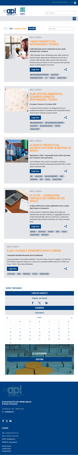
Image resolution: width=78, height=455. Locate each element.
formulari (50, 231)
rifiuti (61, 176)
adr (31, 176)
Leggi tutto (35, 70)
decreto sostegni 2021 (51, 176)
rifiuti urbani (33, 179)
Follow (32, 28)
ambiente (32, 231)
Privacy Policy (6, 446)
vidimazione (45, 234)
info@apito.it (11, 439)
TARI (41, 179)
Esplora (39, 359)
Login (72, 2)
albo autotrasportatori (36, 122)
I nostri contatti (39, 293)
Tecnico (52, 78)
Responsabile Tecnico (36, 78)
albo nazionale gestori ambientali (39, 74)
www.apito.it (13, 442)
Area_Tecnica (36, 37)
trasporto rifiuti (61, 78)
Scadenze (39, 308)
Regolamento (6, 451)
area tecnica (54, 74)
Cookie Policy (6, 448)
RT (46, 78)
